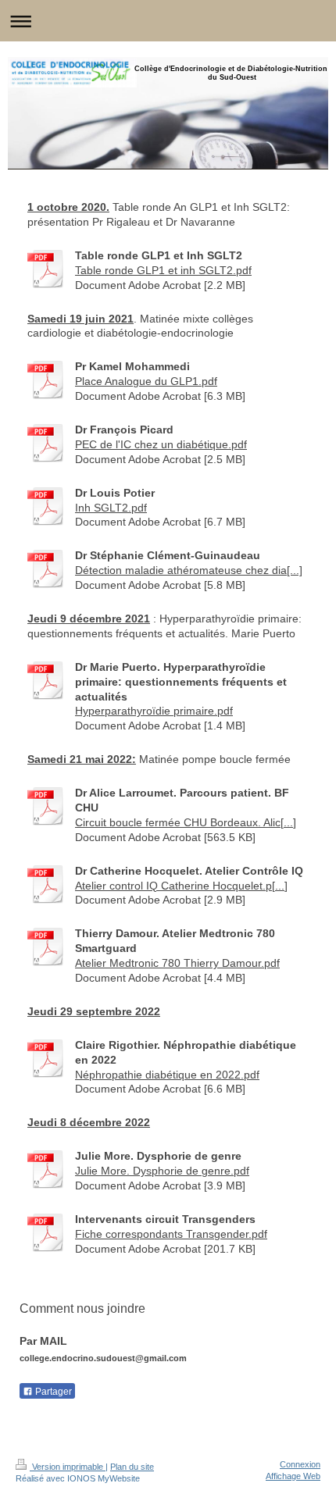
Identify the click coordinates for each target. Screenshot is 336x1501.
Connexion (300, 1464)
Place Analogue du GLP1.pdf (146, 381)
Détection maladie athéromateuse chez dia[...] (188, 570)
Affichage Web (293, 1476)
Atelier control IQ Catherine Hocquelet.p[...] (181, 885)
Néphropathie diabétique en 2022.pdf (167, 1074)
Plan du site (132, 1466)
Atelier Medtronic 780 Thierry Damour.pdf (177, 963)
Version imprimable (67, 1466)
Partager (52, 1391)
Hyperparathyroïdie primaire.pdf (154, 710)
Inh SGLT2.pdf (111, 507)
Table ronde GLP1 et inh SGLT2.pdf (163, 270)
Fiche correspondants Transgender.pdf (171, 1234)
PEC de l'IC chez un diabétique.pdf (161, 444)
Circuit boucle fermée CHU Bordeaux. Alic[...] (185, 822)
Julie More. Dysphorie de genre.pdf (162, 1170)
